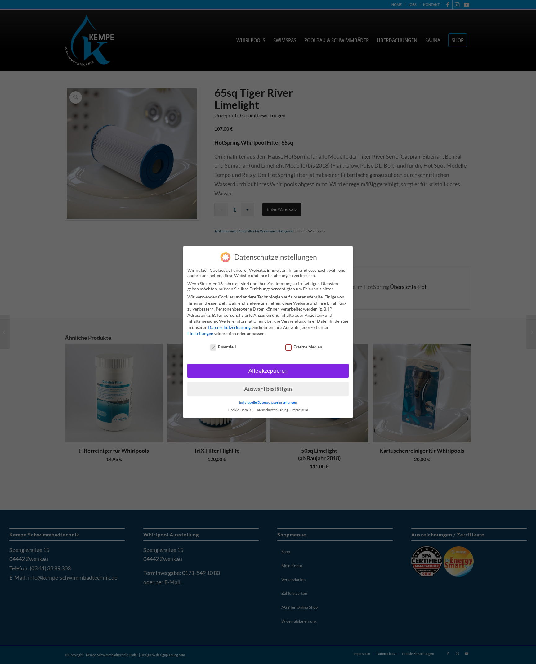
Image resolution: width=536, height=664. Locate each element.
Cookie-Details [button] (240, 410)
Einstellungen (200, 333)
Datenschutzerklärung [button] (272, 410)
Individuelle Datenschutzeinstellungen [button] (268, 402)
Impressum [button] (300, 410)
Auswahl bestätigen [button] (268, 389)
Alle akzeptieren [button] (268, 370)
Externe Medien (307, 346)
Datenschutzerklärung (229, 327)
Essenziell (227, 346)
